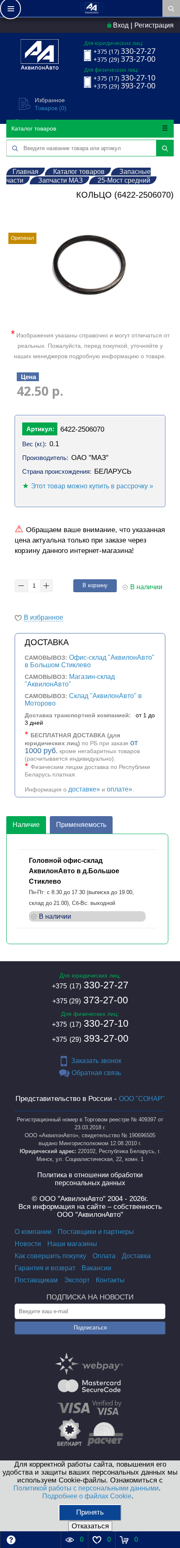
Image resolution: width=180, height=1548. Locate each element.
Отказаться (90, 1526)
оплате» (119, 789)
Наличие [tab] (26, 824)
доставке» (84, 789)
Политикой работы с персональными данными (86, 1488)
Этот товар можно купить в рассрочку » (92, 486)
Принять (90, 1512)
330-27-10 (90, 1023)
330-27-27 (90, 985)
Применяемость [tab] (81, 824)
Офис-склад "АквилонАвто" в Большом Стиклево (89, 661)
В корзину (95, 585)
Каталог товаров (33, 128)
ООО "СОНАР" (142, 1098)
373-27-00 (90, 1000)
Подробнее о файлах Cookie (86, 1496)
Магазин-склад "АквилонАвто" (70, 680)
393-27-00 (90, 1038)
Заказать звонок (96, 1060)
